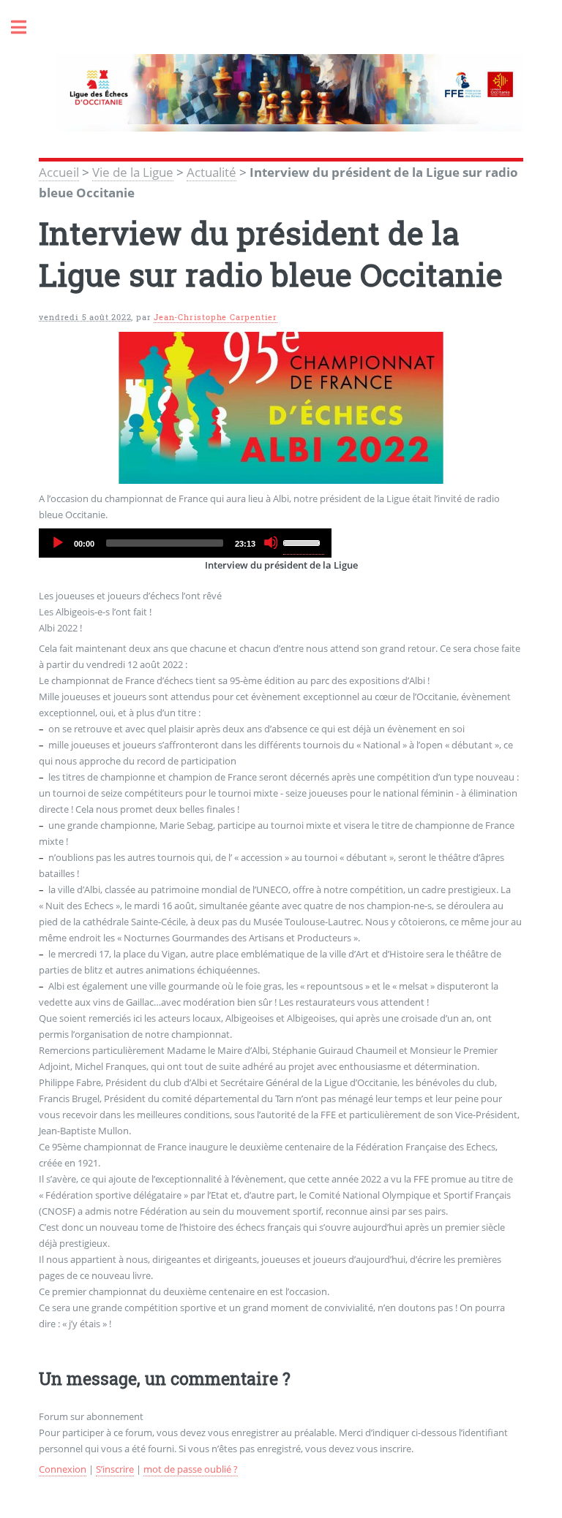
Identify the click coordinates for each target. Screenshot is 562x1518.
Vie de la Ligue (132, 172)
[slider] (303, 541)
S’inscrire (115, 1469)
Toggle (26, 27)
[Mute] (270, 542)
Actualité (211, 172)
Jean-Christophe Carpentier (215, 317)
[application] (185, 543)
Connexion (62, 1469)
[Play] (57, 542)
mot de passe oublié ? (190, 1469)
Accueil (59, 172)
